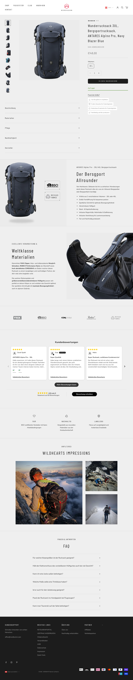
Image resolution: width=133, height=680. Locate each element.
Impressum (41, 651)
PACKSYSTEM (18, 5)
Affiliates (88, 630)
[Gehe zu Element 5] (8, 53)
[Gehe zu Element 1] (8, 23)
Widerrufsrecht (42, 637)
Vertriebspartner (90, 633)
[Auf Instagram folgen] (11, 662)
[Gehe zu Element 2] (8, 30)
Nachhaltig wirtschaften (70, 633)
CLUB (30, 5)
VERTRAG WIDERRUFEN (46, 633)
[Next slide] (124, 366)
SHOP (7, 5)
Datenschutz (41, 648)
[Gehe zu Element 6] (8, 60)
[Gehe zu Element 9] (8, 83)
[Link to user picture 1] (15, 371)
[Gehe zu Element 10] (8, 90)
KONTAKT (8, 9)
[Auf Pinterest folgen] (17, 662)
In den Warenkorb (108, 81)
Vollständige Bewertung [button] (21, 377)
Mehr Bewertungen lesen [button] (66, 385)
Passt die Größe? (94, 95)
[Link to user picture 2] (20, 371)
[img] (17, 349)
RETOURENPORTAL (44, 630)
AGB (39, 644)
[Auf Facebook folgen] (6, 662)
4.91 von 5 (52, 393)
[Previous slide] (8, 366)
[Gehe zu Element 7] (8, 68)
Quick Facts (41, 655)
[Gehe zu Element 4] (8, 45)
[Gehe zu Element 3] (8, 38)
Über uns (65, 630)
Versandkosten (42, 641)
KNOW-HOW (40, 5)
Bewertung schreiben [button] (84, 394)
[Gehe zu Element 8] (8, 75)
